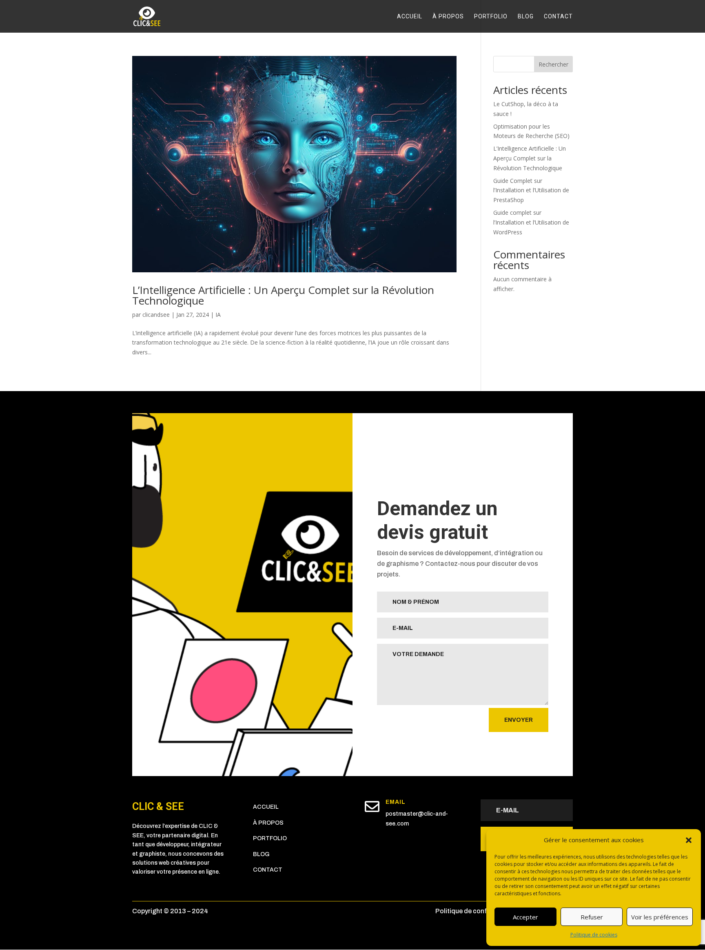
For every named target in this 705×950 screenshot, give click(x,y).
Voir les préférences (659, 917)
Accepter (525, 917)
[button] (689, 840)
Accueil (409, 16)
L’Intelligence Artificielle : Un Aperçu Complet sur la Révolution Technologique (283, 295)
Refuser (592, 917)
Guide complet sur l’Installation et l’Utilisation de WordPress (531, 222)
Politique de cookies (593, 934)
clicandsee (156, 314)
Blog (526, 16)
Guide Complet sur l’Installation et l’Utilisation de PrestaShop (531, 190)
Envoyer (518, 720)
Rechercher (553, 64)
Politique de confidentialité (476, 911)
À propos (448, 16)
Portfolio (491, 16)
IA (218, 314)
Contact (558, 16)
